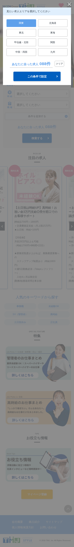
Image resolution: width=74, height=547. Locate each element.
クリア (59, 63)
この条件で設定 (37, 76)
